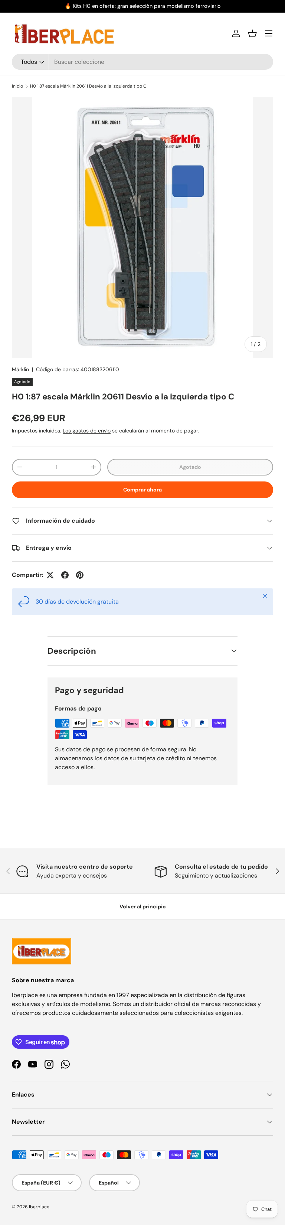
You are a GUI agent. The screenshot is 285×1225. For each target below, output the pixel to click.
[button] (252, 33)
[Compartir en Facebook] (65, 575)
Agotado (190, 467)
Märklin (20, 369)
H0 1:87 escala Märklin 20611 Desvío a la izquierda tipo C (88, 86)
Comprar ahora (142, 489)
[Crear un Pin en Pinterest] (79, 575)
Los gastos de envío (87, 430)
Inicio (17, 86)
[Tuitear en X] (50, 575)
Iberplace (39, 1207)
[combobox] (142, 62)
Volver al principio (142, 906)
